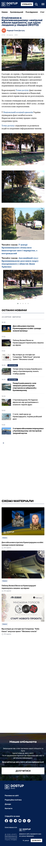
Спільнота (27, 4)
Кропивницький (16, 12)
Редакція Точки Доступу (16, 30)
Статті (43, 12)
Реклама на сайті (12, 795)
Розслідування (32, 12)
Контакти (8, 808)
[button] (18, 303)
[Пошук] (36, 4)
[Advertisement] (23, 472)
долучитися (23, 771)
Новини (5, 12)
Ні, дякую (26, 840)
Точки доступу (22, 90)
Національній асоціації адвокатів (18, 112)
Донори (8, 804)
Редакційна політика (13, 800)
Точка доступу (8, 125)
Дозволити (36, 840)
